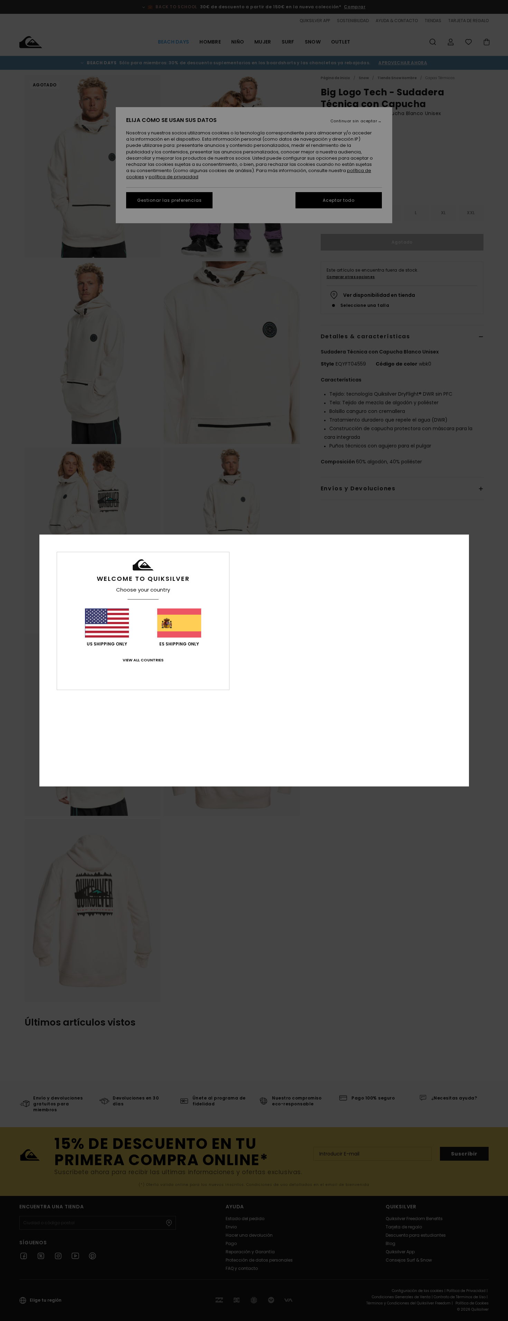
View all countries (143, 660)
